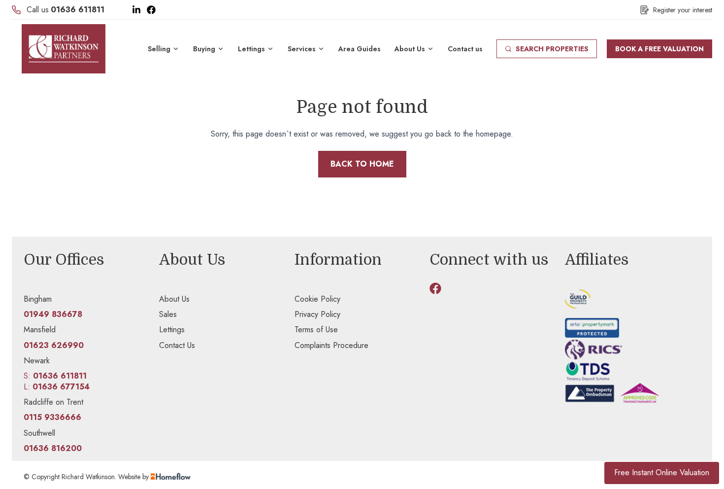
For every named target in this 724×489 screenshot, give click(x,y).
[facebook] (435, 288)
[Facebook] (151, 9)
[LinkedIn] (136, 9)
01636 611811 (77, 9)
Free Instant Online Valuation (661, 472)
